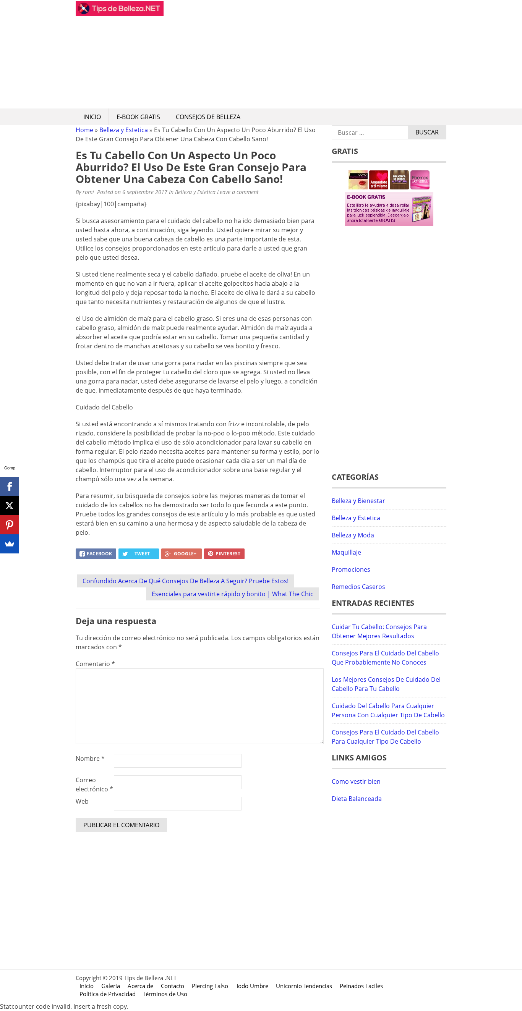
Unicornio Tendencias (304, 986)
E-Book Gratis (138, 117)
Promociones (351, 569)
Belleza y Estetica (123, 130)
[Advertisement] (305, 54)
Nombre (90, 758)
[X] (9, 505)
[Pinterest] (9, 524)
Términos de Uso (165, 994)
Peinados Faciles (361, 986)
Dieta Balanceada (357, 798)
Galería (110, 986)
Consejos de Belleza (208, 117)
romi (88, 192)
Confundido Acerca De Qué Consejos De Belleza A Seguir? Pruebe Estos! (186, 581)
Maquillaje (346, 552)
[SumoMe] (9, 543)
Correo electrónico (94, 784)
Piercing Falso (210, 986)
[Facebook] (9, 486)
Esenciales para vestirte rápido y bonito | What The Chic (232, 594)
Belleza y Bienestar (358, 501)
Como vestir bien (356, 781)
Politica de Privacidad (107, 994)
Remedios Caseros (358, 586)
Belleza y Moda (353, 535)
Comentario (95, 664)
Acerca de (140, 986)
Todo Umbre (252, 986)
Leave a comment (238, 192)
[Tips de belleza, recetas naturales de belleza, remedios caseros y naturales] (120, 14)
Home (84, 130)
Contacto (172, 986)
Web (82, 801)
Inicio (92, 117)
